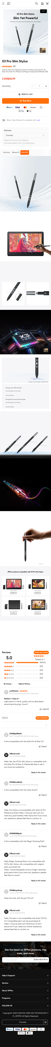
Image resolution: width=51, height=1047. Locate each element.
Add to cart (27, 94)
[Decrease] (33, 86)
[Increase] (46, 86)
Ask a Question (42, 718)
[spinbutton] (39, 86)
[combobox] (25, 135)
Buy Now (27, 101)
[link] (8, 3)
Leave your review (41, 652)
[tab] (6, 152)
